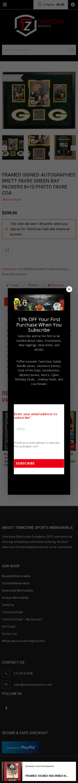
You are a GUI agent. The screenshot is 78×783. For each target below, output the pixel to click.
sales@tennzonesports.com (32, 485)
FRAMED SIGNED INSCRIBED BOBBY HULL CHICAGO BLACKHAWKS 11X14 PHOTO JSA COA (47, 775)
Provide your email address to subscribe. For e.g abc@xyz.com (37, 444)
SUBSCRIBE (25, 463)
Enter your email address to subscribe (35, 416)
